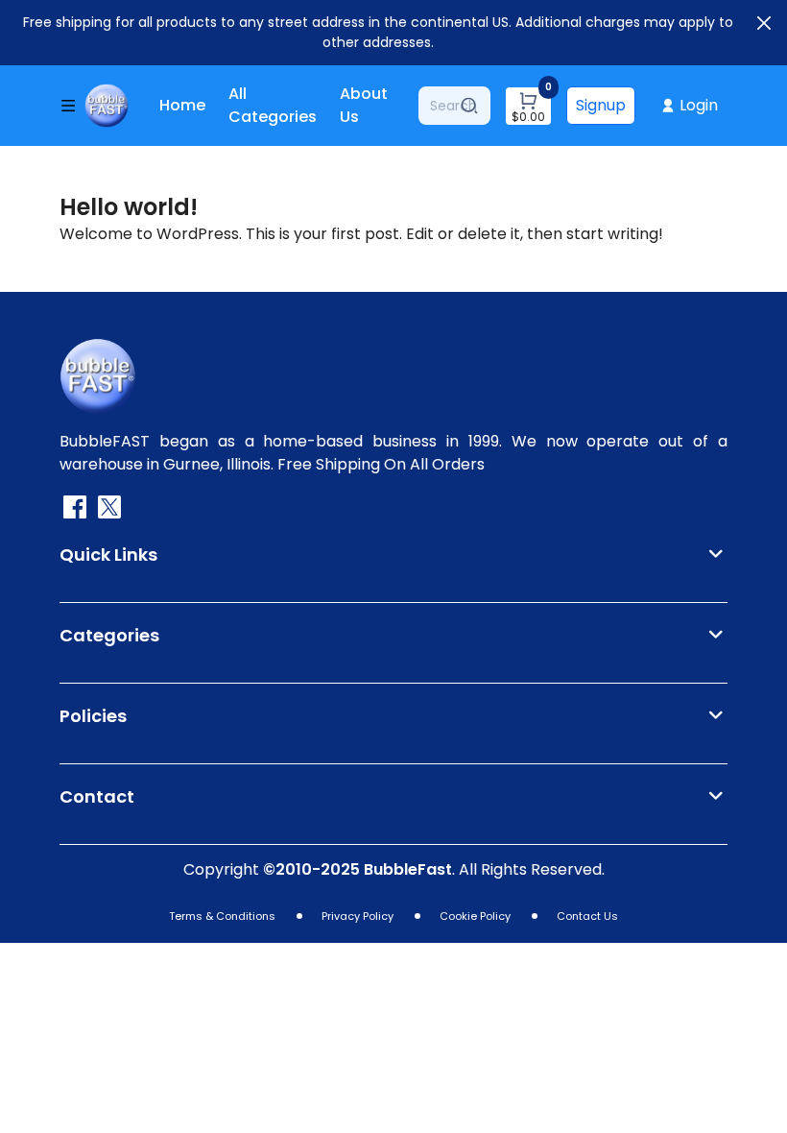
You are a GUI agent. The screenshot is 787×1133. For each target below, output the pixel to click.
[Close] (764, 23)
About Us (364, 105)
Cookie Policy (475, 916)
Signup (601, 105)
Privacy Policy (358, 916)
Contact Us (587, 916)
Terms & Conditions (222, 916)
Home (182, 105)
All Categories (272, 105)
